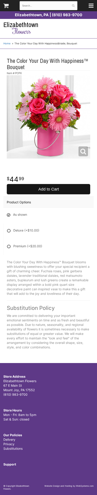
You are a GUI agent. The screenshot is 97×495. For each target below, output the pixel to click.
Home (7, 43)
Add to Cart (48, 189)
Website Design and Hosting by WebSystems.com (69, 486)
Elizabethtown (20, 28)
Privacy (8, 444)
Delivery (9, 439)
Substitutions (13, 448)
